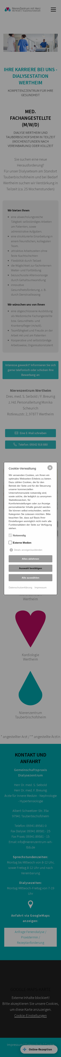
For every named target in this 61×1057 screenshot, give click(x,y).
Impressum (41, 587)
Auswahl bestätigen (30, 568)
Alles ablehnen (30, 558)
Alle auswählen (30, 577)
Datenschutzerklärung (20, 587)
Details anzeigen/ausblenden (28, 550)
